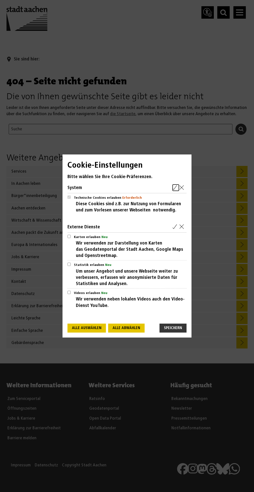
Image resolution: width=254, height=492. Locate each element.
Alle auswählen (86, 328)
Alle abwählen (126, 328)
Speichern (173, 328)
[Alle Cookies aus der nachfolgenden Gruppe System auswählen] (176, 188)
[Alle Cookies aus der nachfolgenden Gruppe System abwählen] (183, 188)
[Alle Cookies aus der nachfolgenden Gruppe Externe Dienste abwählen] (183, 227)
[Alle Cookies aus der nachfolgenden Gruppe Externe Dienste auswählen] (176, 227)
